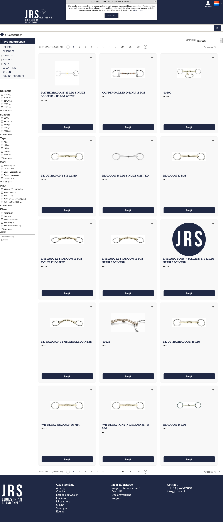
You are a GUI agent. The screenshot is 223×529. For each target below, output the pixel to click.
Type (3, 138)
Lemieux (61, 498)
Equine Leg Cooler (67, 494)
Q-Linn (60, 504)
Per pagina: (208, 47)
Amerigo (61, 488)
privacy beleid (138, 10)
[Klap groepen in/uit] (1, 41)
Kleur (3, 209)
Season (5, 114)
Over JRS (117, 491)
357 (130, 47)
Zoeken (3, 232)
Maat (3, 185)
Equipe (60, 511)
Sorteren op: (191, 40)
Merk (3, 162)
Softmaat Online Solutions (206, 525)
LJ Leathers (63, 501)
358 (138, 47)
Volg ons (117, 498)
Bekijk (67, 127)
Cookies (38, 525)
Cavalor (60, 491)
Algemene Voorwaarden (67, 525)
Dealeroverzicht (121, 494)
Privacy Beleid (49, 525)
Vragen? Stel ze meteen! (126, 488)
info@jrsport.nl (176, 491)
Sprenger (61, 508)
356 (122, 47)
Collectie (5, 91)
